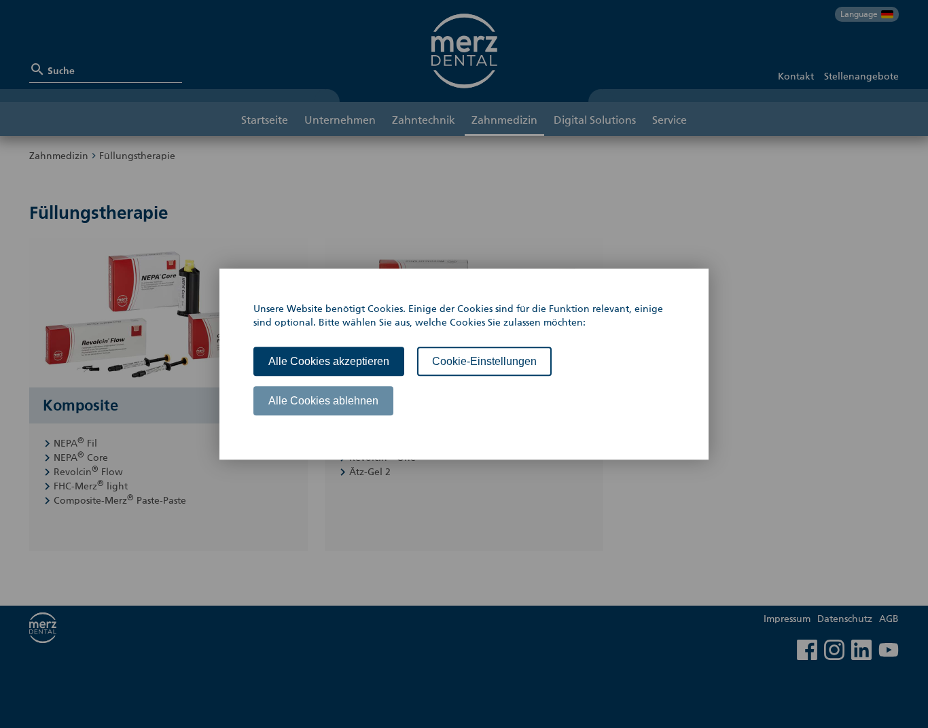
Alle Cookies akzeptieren (328, 361)
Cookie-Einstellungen (484, 361)
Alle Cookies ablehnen (323, 400)
